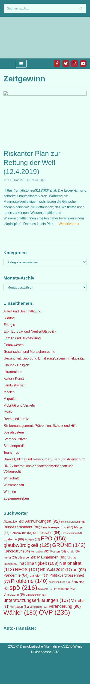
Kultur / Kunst (13, 378)
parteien (39, 575)
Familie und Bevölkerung (22, 338)
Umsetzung (14, 594)
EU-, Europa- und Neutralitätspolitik (29, 331)
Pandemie (16, 575)
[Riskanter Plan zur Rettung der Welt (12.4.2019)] (45, 94)
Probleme (29, 581)
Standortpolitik (14, 446)
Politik (7, 412)
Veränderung (64, 606)
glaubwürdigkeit (27, 545)
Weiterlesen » (69, 224)
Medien (9, 392)
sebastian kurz (60, 582)
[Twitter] (66, 63)
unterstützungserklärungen (36, 600)
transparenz (64, 589)
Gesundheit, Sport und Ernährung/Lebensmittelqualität (43, 358)
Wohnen (9, 492)
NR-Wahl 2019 (56, 570)
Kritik (73, 551)
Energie (9, 325)
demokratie (46, 532)
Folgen (32, 539)
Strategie (45, 589)
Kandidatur (16, 551)
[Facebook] (57, 63)
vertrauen (19, 606)
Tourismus (11, 452)
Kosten (58, 551)
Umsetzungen (36, 594)
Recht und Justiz (16, 419)
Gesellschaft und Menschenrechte (29, 351)
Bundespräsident (21, 527)
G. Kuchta (17, 180)
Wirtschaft (11, 478)
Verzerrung (39, 606)
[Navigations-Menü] (21, 63)
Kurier (10, 557)
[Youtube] (83, 63)
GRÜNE (69, 545)
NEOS (27, 569)
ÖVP (54, 612)
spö (23, 587)
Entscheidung (71, 533)
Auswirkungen (42, 521)
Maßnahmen (51, 557)
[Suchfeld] (81, 8)
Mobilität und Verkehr (19, 405)
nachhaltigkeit (38, 563)
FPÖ (54, 538)
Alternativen (13, 521)
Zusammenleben (16, 498)
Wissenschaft (13, 485)
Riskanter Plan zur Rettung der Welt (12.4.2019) (31, 162)
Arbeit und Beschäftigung (22, 311)
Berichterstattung (73, 521)
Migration (10, 399)
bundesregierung (57, 527)
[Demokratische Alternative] (18, 37)
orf (79, 569)
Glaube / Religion (16, 365)
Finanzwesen (13, 345)
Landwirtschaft (14, 385)
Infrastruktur (12, 372)
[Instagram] (74, 63)
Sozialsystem (13, 432)
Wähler (20, 612)
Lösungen (27, 557)
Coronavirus (21, 533)
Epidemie (13, 539)
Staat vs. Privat (15, 439)
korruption (40, 551)
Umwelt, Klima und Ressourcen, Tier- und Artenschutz (44, 459)
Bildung (9, 318)
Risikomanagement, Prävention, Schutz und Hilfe (40, 425)
